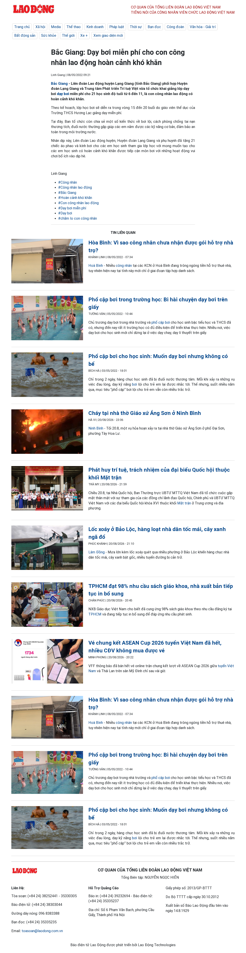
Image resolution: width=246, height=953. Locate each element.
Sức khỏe (48, 35)
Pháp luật (116, 27)
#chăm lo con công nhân (77, 218)
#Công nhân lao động (75, 187)
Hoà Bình (95, 265)
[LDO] (47, 262)
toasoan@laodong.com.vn (42, 931)
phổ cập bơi (160, 322)
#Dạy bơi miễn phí (72, 208)
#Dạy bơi (65, 213)
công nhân (124, 265)
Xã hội (40, 27)
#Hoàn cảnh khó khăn (75, 197)
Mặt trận (184, 503)
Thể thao (73, 27)
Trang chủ (22, 27)
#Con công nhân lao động (78, 203)
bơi (134, 384)
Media (56, 27)
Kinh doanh (95, 27)
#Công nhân (67, 182)
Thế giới (68, 35)
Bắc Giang (59, 83)
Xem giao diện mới (108, 35)
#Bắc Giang (67, 192)
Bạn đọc (154, 27)
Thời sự (136, 27)
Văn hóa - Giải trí (203, 27)
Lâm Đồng (96, 552)
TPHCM (94, 614)
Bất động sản (24, 35)
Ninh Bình (95, 428)
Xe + (84, 35)
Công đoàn (175, 27)
